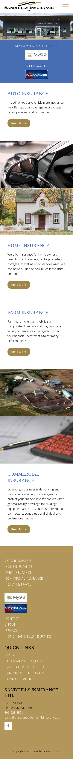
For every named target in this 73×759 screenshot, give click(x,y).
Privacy (11, 630)
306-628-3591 (13, 713)
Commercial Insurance (24, 578)
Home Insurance (28, 245)
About (10, 625)
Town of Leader (18, 679)
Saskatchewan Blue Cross (26, 667)
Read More (19, 124)
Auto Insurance (27, 93)
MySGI (10, 655)
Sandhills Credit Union (24, 673)
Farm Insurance (27, 312)
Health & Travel (18, 584)
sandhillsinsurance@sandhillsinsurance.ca (32, 717)
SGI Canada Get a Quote (24, 661)
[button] (66, 6)
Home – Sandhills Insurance (28, 636)
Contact (12, 619)
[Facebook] (8, 726)
